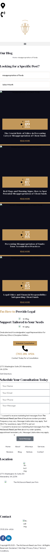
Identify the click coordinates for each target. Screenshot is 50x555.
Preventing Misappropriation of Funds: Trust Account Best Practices (25, 245)
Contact (40, 452)
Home (15, 57)
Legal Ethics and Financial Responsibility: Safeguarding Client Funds (25, 296)
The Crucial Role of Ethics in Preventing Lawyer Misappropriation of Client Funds (25, 134)
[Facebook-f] (3, 538)
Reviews (9, 452)
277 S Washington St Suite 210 (18, 4)
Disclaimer (13, 548)
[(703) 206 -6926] (25, 348)
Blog (20, 452)
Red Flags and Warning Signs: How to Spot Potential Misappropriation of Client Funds (25, 192)
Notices (29, 452)
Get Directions (6, 374)
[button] (25, 44)
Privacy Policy (32, 548)
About (17, 446)
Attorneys (29, 446)
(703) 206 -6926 (12, 13)
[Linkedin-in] (9, 538)
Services (41, 446)
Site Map (21, 548)
